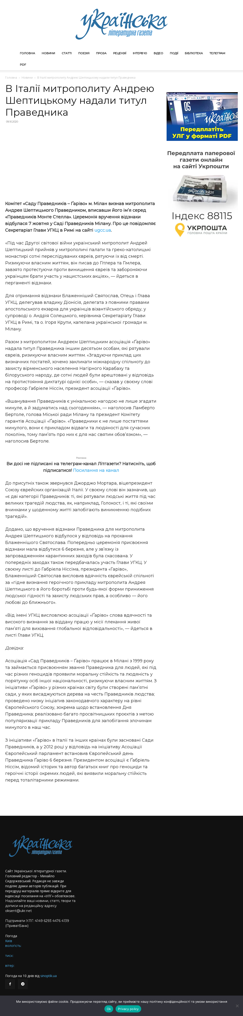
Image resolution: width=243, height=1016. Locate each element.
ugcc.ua (102, 230)
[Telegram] (23, 984)
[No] (237, 1005)
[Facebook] (10, 984)
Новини (48, 53)
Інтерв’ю (140, 53)
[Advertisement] (81, 162)
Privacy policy (128, 1009)
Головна (27, 53)
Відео (158, 53)
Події (174, 53)
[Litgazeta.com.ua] (121, 24)
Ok (109, 1009)
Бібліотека (194, 53)
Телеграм (217, 53)
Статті (67, 53)
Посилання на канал (96, 470)
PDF (23, 64)
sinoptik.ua (48, 975)
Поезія (83, 53)
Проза (101, 53)
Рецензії (119, 53)
